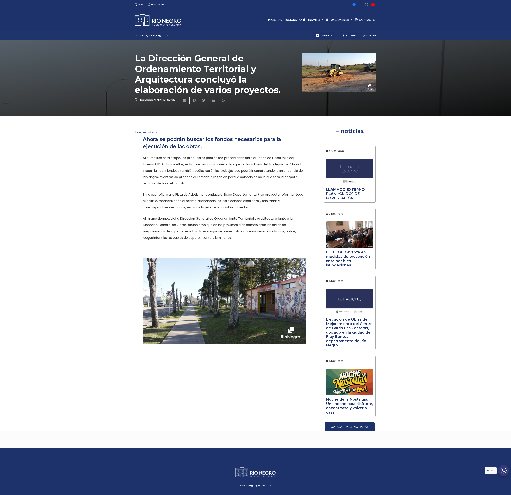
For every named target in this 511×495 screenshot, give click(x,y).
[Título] (366, 4)
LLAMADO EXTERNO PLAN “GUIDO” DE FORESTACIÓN (345, 193)
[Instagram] (360, 4)
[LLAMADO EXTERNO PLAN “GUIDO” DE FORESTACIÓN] (350, 172)
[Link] (158, 20)
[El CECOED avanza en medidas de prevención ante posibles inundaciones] (350, 234)
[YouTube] (373, 4)
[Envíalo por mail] (185, 100)
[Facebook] (354, 4)
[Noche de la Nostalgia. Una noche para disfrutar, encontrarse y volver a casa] (350, 382)
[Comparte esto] (194, 100)
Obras (154, 132)
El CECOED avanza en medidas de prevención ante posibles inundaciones (348, 258)
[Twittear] (204, 100)
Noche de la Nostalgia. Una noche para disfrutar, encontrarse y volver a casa (349, 406)
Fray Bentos (143, 132)
